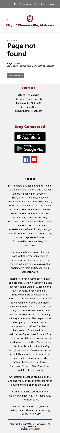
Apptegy (36, 429)
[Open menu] (7, 20)
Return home (15, 75)
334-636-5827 (29, 106)
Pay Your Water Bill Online (29, 4)
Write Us (55, 4)
